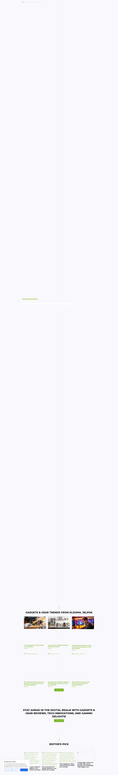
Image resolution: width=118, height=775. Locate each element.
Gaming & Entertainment (66, 2)
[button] (95, 2)
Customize (8, 769)
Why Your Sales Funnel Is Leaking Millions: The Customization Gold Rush (32, 768)
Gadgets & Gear (55, 2)
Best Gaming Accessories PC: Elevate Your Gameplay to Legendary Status (81, 683)
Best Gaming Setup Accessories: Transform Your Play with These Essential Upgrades (34, 683)
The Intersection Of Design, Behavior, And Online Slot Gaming (49, 768)
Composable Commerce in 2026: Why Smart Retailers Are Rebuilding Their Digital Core (85, 765)
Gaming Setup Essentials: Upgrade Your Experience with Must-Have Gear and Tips (58, 683)
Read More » (26, 648)
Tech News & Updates (78, 2)
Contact (91, 2)
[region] (16, 766)
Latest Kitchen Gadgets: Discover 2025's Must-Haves (58, 646)
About (86, 2)
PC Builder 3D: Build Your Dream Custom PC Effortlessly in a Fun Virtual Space (82, 647)
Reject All (16, 769)
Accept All (24, 769)
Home (49, 2)
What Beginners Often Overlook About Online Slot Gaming (67, 765)
